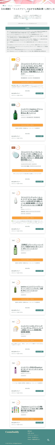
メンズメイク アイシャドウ (26, 164)
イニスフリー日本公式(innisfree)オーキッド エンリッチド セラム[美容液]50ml (25, 49)
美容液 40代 (23, 211)
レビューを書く (39, 93)
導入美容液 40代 (37, 117)
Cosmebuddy (8, 2)
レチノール (23, 213)
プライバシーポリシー (33, 435)
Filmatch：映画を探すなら (34, 439)
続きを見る (27, 90)
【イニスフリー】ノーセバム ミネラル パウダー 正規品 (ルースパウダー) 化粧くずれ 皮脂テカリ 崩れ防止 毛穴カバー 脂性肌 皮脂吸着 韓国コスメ (32, 156)
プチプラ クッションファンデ (35, 166)
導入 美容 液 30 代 (30, 117)
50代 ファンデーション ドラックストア (33, 211)
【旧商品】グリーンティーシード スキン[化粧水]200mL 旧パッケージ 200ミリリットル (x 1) (32, 246)
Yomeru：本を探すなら (33, 437)
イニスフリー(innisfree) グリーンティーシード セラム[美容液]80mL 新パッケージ (26, 34)
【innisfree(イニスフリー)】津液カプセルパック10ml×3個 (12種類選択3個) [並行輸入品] (27, 51)
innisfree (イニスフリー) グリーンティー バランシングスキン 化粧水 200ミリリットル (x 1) (28, 44)
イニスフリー (23, 117)
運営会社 (30, 431)
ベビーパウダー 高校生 (25, 166)
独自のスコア (28, 18)
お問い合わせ (31, 433)
